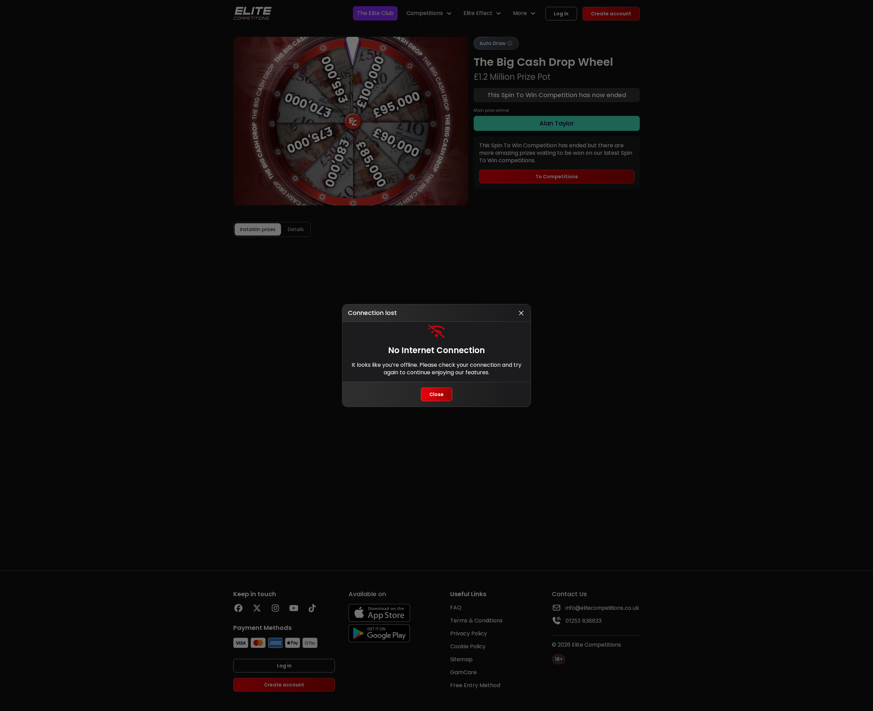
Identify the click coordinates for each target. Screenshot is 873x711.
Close (436, 394)
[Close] (521, 313)
